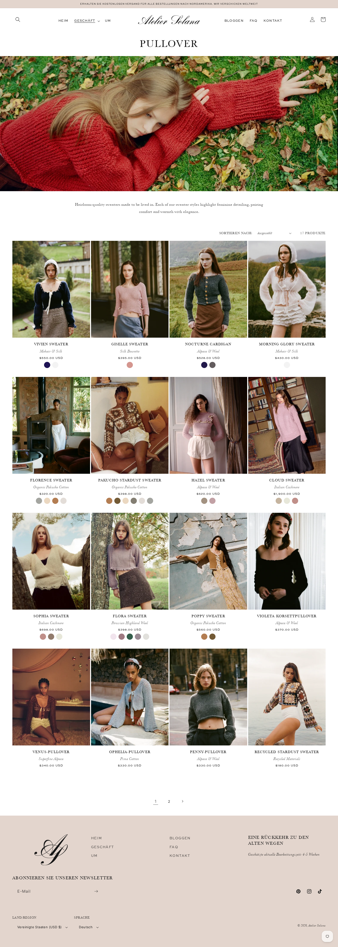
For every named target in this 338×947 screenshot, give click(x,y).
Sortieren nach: (235, 233)
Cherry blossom (113, 637)
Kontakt (179, 855)
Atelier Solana (317, 925)
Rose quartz (212, 501)
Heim (96, 838)
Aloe (134, 501)
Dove (51, 637)
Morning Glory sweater (287, 344)
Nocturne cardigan (208, 344)
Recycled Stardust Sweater (287, 752)
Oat (279, 501)
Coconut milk (55, 365)
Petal (295, 501)
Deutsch (86, 927)
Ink (204, 365)
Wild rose (130, 365)
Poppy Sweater (208, 616)
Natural (63, 501)
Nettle (117, 501)
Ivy (130, 637)
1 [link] (156, 801)
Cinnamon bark (55, 501)
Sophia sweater (51, 616)
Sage (39, 501)
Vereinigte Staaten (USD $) (39, 927)
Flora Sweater (130, 616)
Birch (204, 501)
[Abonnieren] (96, 891)
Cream (146, 637)
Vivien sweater (51, 344)
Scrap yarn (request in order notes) (287, 772)
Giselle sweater (129, 344)
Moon (212, 365)
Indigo (47, 365)
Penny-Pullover (208, 752)
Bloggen (180, 838)
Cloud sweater (286, 480)
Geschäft (102, 846)
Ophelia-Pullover (129, 752)
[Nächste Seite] (182, 801)
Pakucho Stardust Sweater (129, 480)
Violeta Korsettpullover (286, 616)
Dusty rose (122, 637)
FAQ (173, 846)
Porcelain (287, 501)
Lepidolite (138, 637)
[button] (17, 19)
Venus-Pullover (51, 752)
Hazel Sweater (208, 480)
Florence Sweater (51, 480)
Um (94, 855)
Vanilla (47, 501)
